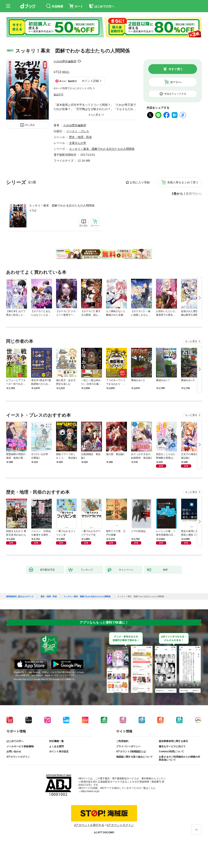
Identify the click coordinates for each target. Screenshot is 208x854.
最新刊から (194, 193)
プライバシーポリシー (128, 746)
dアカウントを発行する (89, 825)
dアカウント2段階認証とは (131, 751)
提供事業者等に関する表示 (173, 741)
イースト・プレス (77, 131)
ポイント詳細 (90, 80)
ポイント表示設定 (59, 751)
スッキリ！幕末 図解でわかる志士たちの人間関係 (61, 205)
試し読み (30, 124)
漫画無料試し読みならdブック (20, 597)
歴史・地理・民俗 (80, 137)
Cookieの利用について (171, 751)
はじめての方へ (15, 741)
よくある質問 (56, 746)
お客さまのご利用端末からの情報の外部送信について (179, 758)
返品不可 (58, 94)
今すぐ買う (176, 69)
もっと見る (191, 341)
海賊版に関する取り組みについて (134, 756)
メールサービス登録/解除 (20, 746)
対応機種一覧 (56, 741)
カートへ (175, 82)
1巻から (177, 193)
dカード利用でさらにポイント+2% (73, 88)
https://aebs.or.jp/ (90, 791)
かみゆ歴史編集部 (65, 61)
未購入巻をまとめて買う (182, 182)
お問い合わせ (13, 751)
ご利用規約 (122, 741)
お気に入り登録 (140, 182)
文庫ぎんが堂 (77, 143)
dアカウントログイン (18, 756)
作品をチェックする (175, 93)
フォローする (79, 61)
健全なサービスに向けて (172, 746)
